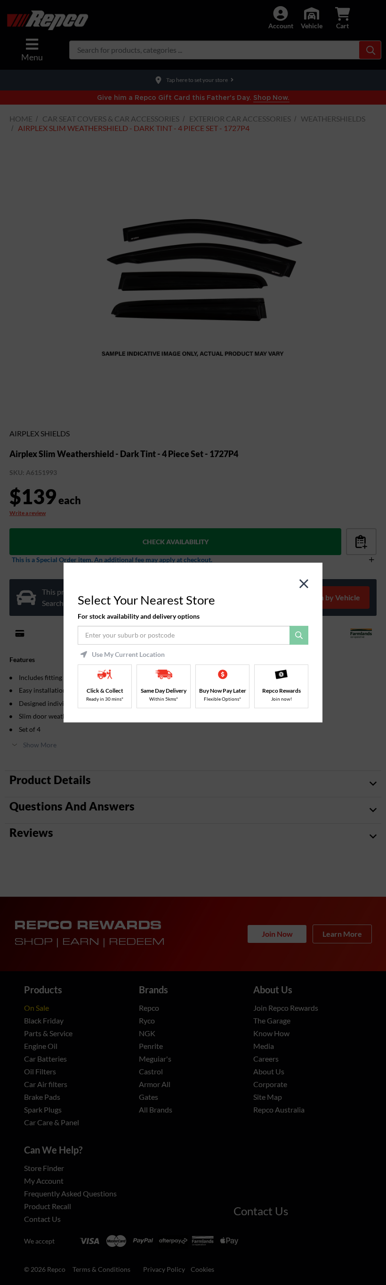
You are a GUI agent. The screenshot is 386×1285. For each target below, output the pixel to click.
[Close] (303, 584)
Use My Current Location (128, 654)
